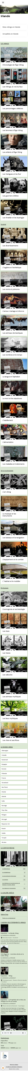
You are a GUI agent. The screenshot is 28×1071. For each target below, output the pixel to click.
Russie (4, 828)
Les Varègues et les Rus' (12, 174)
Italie (3, 801)
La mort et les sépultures (12, 399)
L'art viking (7, 492)
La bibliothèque (13, 869)
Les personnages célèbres (13, 109)
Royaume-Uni (6, 824)
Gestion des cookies (14, 1069)
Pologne (4, 815)
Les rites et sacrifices (11, 740)
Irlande (4, 792)
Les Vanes (6, 653)
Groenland (5, 782)
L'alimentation (8, 442)
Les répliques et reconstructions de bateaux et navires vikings (14, 883)
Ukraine (4, 842)
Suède (3, 833)
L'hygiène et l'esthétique (12, 268)
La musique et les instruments (9, 515)
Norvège (4, 805)
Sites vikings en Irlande (11, 27)
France (4, 778)
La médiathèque (13, 872)
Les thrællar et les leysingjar (13, 218)
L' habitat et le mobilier (11, 581)
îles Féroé (5, 787)
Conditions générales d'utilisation (14, 1066)
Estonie (4, 769)
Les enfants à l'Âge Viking (12, 152)
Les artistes (13, 879)
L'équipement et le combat (13, 560)
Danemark (5, 760)
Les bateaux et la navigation (13, 538)
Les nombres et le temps (12, 355)
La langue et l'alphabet (11, 377)
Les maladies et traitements (13, 464)
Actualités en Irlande (10, 34)
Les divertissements (10, 246)
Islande (4, 796)
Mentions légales (14, 1064)
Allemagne (5, 750)
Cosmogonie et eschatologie (14, 609)
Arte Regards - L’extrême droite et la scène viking (12, 955)
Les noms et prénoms (11, 289)
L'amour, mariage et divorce (13, 311)
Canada (4, 755)
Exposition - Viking (6, 976)
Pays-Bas (4, 810)
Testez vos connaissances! (8, 918)
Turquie (4, 838)
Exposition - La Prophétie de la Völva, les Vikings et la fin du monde (13, 1000)
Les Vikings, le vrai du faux (13, 87)
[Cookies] (3, 1068)
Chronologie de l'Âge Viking (13, 65)
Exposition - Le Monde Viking (9, 933)
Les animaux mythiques (12, 697)
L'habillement (8, 420)
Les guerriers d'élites (11, 196)
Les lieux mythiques (10, 719)
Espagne (4, 764)
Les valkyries (7, 675)
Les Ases (6, 631)
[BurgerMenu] (3, 2)
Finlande (4, 773)
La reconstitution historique (13, 876)
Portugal (4, 819)
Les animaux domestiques (13, 333)
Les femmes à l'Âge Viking (13, 130)
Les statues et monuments (13, 888)
